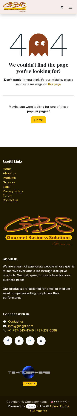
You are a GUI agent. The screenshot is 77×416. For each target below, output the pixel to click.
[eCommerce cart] (61, 7)
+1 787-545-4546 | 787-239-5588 (32, 330)
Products (9, 178)
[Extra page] (41, 340)
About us (9, 173)
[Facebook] (7, 340)
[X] (19, 340)
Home (38, 120)
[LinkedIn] (30, 340)
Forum (7, 195)
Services (9, 182)
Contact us (10, 200)
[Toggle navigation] (70, 7)
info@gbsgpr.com (20, 326)
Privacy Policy (13, 191)
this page (54, 84)
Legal (6, 187)
